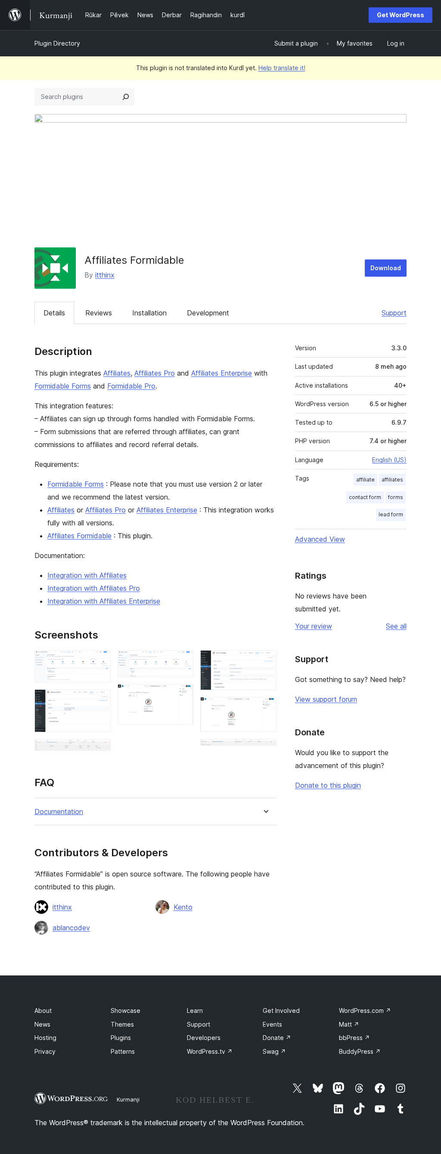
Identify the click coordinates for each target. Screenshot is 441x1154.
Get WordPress (400, 15)
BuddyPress (360, 1051)
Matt (349, 1024)
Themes (122, 1024)
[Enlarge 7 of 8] (265, 708)
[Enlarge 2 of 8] (99, 701)
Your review (313, 626)
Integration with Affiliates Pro (93, 588)
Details (54, 313)
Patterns (123, 1051)
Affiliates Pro (154, 373)
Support (394, 313)
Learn (195, 1010)
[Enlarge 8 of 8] (265, 750)
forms (395, 497)
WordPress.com (365, 1010)
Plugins (121, 1037)
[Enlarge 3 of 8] (99, 751)
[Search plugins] (125, 96)
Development (208, 313)
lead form (391, 514)
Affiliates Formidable (79, 535)
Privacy (45, 1051)
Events (272, 1024)
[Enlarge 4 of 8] (181, 661)
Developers (203, 1037)
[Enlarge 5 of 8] (181, 695)
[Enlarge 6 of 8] (265, 661)
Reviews (98, 313)
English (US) (389, 459)
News (42, 1024)
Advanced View (320, 539)
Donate (277, 1037)
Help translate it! (281, 67)
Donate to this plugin (328, 785)
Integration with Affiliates (87, 575)
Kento (183, 907)
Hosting (45, 1037)
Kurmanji (128, 1099)
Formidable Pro (131, 386)
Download (385, 268)
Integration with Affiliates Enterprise (103, 601)
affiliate (365, 479)
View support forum (326, 699)
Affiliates (116, 373)
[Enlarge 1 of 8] (99, 661)
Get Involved (281, 1010)
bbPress (354, 1037)
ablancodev (71, 927)
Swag (274, 1051)
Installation (149, 313)
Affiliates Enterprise (221, 373)
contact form (365, 497)
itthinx (105, 275)
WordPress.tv (210, 1051)
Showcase (125, 1010)
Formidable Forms (62, 386)
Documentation (58, 812)
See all (396, 626)
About (43, 1010)
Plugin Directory (57, 43)
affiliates (392, 479)
